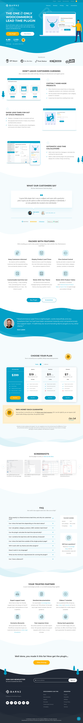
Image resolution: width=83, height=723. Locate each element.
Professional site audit (34, 390)
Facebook (7, 702)
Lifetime (46, 364)
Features (48, 5)
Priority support (32, 388)
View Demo (27, 34)
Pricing (61, 5)
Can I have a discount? (16, 559)
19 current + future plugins (16, 384)
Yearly (36, 364)
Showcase (45, 701)
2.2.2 (10, 43)
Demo (44, 694)
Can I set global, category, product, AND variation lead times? (28, 528)
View (71, 525)
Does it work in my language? (18, 550)
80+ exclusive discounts (15, 392)
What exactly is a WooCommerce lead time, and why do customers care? (30, 518)
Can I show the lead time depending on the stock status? (27, 523)
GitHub (27, 702)
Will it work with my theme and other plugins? (23, 545)
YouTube (19, 702)
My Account (76, 1)
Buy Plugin (12, 34)
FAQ (67, 5)
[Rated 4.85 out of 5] (33, 221)
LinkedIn (15, 702)
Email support (49, 388)
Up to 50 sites (13, 386)
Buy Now (15, 397)
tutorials (67, 605)
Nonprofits (66, 697)
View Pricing (41, 662)
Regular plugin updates (34, 384)
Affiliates (66, 699)
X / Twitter (11, 702)
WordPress (23, 702)
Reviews (55, 5)
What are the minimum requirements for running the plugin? (28, 554)
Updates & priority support (16, 388)
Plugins (65, 694)
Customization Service (48, 704)
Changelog (45, 706)
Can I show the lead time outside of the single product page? (28, 541)
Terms (65, 704)
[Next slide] (79, 466)
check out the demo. (49, 456)
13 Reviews (41, 221)
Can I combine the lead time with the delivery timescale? (27, 537)
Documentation (46, 697)
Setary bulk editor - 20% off (16, 390)
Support (45, 699)
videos (60, 605)
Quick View (63, 287)
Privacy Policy (67, 701)
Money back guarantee (34, 386)
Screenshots (74, 5)
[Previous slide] (3, 466)
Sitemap (66, 706)
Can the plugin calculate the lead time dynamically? (25, 532)
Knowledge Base (45, 603)
